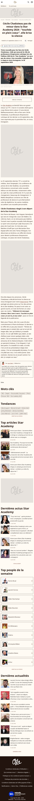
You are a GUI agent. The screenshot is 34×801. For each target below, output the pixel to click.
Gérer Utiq (14, 786)
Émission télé (5, 396)
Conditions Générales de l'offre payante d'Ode (16, 783)
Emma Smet (25, 408)
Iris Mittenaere (12, 626)
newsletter (32, 2)
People (7, 393)
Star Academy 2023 (16, 396)
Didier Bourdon (13, 608)
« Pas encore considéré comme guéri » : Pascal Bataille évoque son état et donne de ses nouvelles (21, 707)
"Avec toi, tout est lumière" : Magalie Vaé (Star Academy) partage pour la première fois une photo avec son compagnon (21, 554)
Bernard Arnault (15, 408)
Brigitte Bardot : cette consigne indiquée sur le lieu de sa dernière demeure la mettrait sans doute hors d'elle (20, 742)
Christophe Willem (14, 644)
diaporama (24, 302)
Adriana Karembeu (18, 411)
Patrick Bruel (12, 581)
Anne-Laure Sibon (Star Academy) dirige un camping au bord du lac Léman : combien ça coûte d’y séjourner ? (20, 468)
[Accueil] (15, 2)
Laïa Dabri (10, 363)
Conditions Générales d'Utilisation (16, 769)
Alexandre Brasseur (14, 617)
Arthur (10, 662)
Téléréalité (7, 19)
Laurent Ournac (13, 590)
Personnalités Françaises (18, 393)
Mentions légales (23, 772)
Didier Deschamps (14, 599)
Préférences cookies (26, 786)
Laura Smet (15, 413)
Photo (28, 393)
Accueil (2, 19)
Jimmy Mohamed (6, 411)
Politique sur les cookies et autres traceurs (16, 776)
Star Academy (14, 19)
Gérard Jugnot (5, 408)
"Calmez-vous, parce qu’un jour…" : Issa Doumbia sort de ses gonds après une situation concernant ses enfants (21, 717)
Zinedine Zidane (13, 653)
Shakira (10, 635)
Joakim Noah (23, 413)
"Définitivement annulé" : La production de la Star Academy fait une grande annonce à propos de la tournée (21, 456)
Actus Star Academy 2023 (25, 19)
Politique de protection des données (16, 779)
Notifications (6, 786)
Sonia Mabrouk (5, 413)
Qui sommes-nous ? (10, 772)
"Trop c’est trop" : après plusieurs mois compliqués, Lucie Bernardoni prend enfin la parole (21, 519)
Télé (2, 393)
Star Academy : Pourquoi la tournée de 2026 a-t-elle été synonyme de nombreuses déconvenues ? (21, 445)
